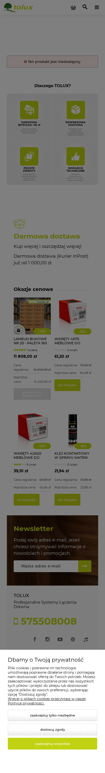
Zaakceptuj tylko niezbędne (52, 715)
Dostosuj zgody (52, 729)
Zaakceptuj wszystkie (52, 744)
